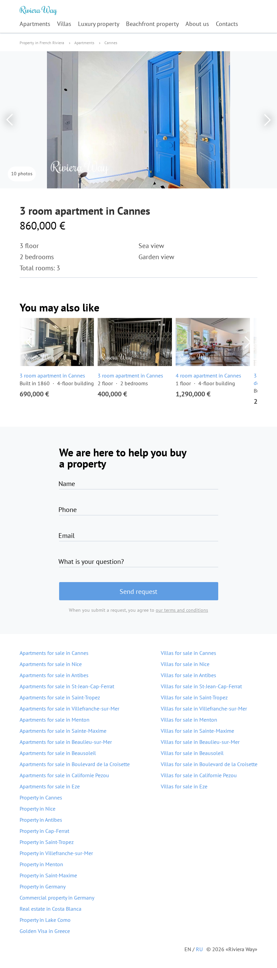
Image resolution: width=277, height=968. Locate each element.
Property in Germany (43, 886)
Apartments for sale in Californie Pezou (64, 775)
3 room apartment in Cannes (52, 375)
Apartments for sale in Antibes (54, 675)
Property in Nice (37, 808)
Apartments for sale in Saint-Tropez (60, 697)
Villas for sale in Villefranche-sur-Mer (204, 708)
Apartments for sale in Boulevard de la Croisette (75, 764)
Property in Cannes (41, 797)
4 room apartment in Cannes (208, 375)
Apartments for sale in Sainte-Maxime (63, 730)
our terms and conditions (182, 610)
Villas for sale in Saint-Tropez (194, 697)
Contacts (227, 24)
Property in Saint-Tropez (47, 842)
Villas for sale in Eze (184, 786)
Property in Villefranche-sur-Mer (56, 853)
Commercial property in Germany (57, 897)
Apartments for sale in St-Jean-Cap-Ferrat (67, 686)
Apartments (35, 24)
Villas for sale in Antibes (188, 675)
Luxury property (98, 24)
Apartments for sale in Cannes (54, 652)
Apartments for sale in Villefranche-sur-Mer (69, 708)
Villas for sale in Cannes (188, 652)
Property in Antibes (41, 819)
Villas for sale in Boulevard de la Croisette (209, 764)
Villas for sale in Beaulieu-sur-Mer (200, 741)
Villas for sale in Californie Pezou (199, 775)
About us (197, 24)
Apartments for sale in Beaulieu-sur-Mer (66, 741)
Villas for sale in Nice (185, 664)
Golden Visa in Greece (45, 931)
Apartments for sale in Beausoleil (58, 753)
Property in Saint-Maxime (48, 875)
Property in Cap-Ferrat (44, 830)
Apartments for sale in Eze (50, 786)
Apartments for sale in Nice (51, 664)
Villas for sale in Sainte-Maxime (197, 730)
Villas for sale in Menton (189, 719)
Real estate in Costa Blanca (50, 908)
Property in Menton (41, 864)
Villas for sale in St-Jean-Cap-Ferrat (201, 686)
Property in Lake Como (45, 919)
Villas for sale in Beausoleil (192, 753)
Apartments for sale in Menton (55, 719)
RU (199, 949)
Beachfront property (152, 24)
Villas (64, 24)
